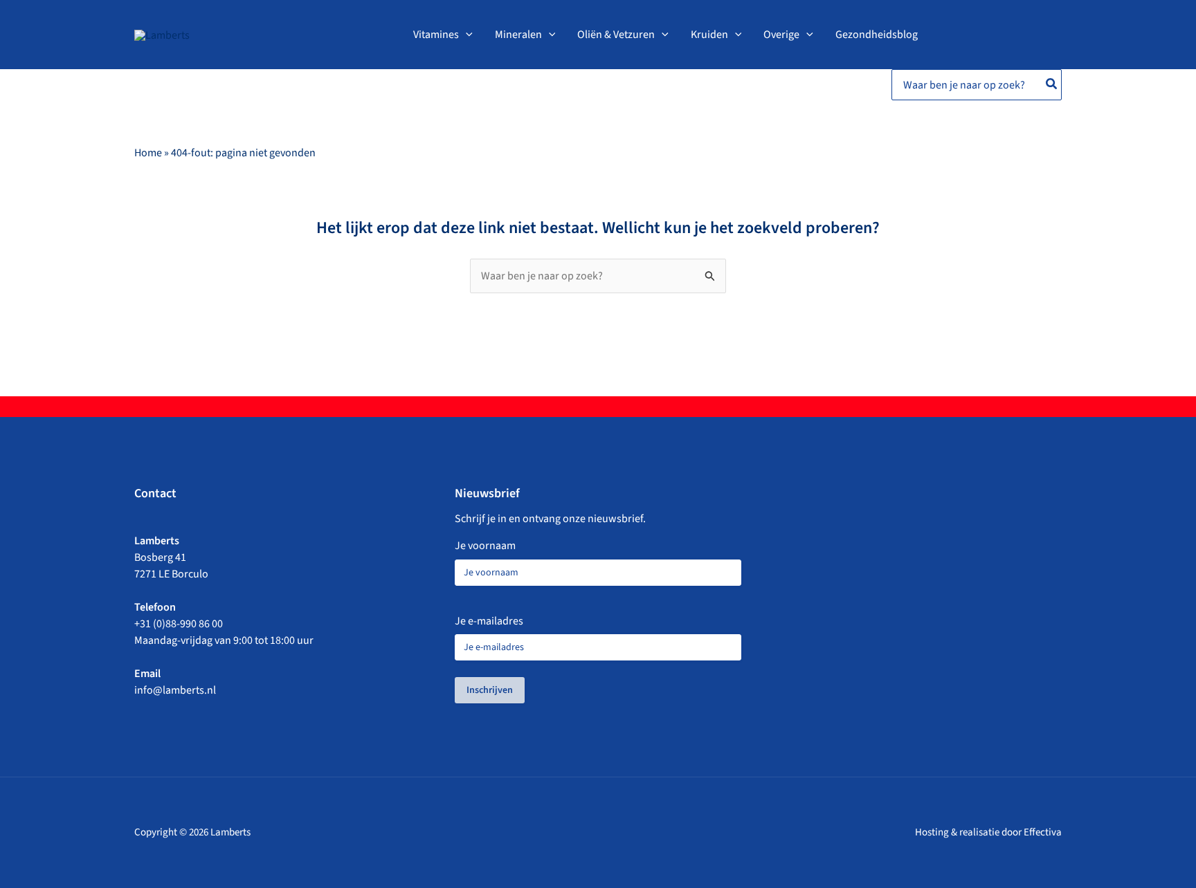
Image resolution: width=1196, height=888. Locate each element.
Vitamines (436, 34)
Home (148, 152)
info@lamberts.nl (175, 690)
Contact (155, 493)
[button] (466, 34)
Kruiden (709, 34)
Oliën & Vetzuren (616, 34)
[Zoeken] (1052, 85)
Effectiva (1043, 832)
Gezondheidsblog (876, 34)
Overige (781, 34)
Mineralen (518, 34)
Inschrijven (489, 690)
